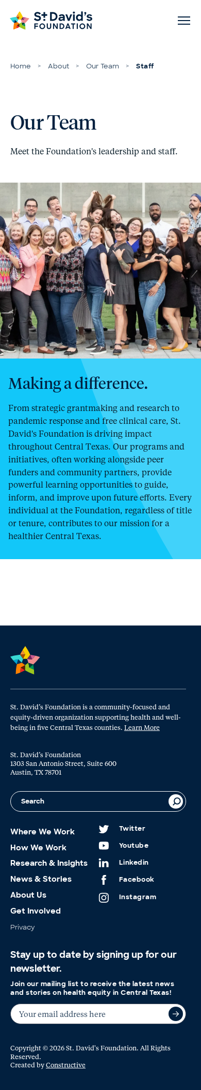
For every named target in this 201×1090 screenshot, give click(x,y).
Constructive (66, 1064)
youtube (134, 846)
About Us (28, 895)
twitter (132, 829)
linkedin (134, 863)
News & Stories (41, 879)
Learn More (142, 727)
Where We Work (42, 832)
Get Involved (35, 911)
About (58, 66)
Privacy (22, 927)
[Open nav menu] (184, 20)
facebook (137, 879)
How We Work (38, 848)
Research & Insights (49, 863)
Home (20, 66)
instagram (138, 897)
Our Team (102, 66)
